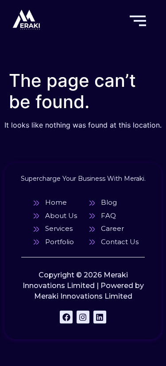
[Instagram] (83, 317)
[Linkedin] (99, 317)
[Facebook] (66, 317)
